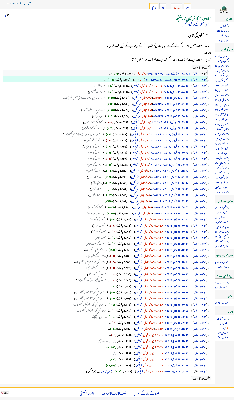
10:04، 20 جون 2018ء (176, 286)
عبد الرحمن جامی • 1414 (218, 70)
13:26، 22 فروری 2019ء (175, 133)
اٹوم (224, 328)
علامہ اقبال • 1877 (220, 109)
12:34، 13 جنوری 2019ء (175, 182)
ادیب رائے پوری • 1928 (217, 148)
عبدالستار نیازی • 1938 (218, 217)
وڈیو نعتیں (224, 35)
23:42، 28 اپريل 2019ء (176, 121)
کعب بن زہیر (222, 60)
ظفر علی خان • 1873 (220, 99)
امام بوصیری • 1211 (220, 65)
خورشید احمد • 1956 (220, 231)
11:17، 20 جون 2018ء (176, 219)
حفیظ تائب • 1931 (220, 152)
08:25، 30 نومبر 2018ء (176, 206)
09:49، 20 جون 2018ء (176, 316)
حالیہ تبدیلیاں (223, 40)
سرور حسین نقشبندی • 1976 (217, 241)
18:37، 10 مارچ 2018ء (176, 352)
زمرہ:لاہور (106, 371)
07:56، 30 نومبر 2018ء (176, 213)
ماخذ (162, 7)
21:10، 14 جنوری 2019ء (175, 176)
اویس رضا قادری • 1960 (218, 261)
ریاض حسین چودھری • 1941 (216, 172)
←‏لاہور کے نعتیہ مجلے (96, 255)
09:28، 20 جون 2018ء (176, 322)
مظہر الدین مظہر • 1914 (218, 133)
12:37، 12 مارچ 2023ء (176, 73)
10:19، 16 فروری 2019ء (175, 152)
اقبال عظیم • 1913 (220, 128)
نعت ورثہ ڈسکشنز (221, 302)
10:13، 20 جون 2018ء (176, 261)
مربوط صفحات (222, 318)
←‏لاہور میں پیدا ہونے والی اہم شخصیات (83, 97)
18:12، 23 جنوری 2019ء (175, 170)
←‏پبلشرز (99, 85)
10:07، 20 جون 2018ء (176, 273)
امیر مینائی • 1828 (221, 85)
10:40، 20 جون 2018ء (176, 231)
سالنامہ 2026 (222, 30)
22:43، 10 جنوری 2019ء (175, 200)
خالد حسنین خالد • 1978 (218, 246)
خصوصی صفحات (221, 333)
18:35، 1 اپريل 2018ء (176, 328)
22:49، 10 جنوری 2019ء (175, 188)
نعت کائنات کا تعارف (114, 393)
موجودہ (203, 79)
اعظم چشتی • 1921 (220, 207)
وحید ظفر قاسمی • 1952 (219, 226)
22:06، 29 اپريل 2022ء (176, 91)
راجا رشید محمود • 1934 (219, 167)
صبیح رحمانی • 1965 (220, 236)
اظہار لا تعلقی (87, 393)
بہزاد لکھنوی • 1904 (220, 114)
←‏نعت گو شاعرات (92, 146)
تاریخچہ (153, 7)
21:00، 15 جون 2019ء (176, 103)
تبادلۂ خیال (142, 73)
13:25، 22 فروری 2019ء (175, 140)
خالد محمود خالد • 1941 (219, 177)
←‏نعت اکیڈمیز (96, 91)
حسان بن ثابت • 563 (219, 55)
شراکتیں (135, 85)
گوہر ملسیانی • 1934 (220, 162)
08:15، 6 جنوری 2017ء (176, 371)
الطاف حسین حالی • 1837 (217, 89)
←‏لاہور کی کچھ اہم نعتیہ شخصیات (90, 261)
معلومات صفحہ (222, 337)
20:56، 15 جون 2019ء (176, 109)
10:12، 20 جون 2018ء (176, 267)
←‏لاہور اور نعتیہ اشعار (92, 109)
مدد (4, 15)
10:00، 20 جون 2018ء (176, 304)
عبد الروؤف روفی (221, 266)
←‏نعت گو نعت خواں (94, 121)
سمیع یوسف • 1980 (220, 287)
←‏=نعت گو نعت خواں (97, 243)
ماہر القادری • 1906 (220, 119)
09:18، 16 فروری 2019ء (175, 164)
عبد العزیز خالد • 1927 (219, 143)
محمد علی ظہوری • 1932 (219, 212)
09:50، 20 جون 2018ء (176, 310)
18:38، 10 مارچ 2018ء (176, 334)
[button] (107, 34)
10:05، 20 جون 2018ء (176, 279)
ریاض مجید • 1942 (220, 182)
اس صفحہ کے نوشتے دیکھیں (195, 23)
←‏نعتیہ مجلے (97, 182)
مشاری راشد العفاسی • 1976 (216, 282)
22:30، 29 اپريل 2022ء (176, 85)
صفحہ (187, 7)
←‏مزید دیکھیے (99, 115)
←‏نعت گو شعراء (94, 152)
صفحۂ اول (224, 25)
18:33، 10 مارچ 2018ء (176, 365)
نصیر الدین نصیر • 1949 (218, 186)
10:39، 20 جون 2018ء (176, 243)
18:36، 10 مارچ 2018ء (176, 358)
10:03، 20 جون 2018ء (176, 292)
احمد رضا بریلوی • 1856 (218, 94)
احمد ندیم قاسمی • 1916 (219, 138)
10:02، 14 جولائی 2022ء (176, 79)
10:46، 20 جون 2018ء (176, 225)
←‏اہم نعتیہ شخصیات (95, 249)
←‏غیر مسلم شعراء (93, 140)
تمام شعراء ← (222, 191)
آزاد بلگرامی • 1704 (220, 75)
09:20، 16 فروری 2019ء (175, 158)
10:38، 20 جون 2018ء (176, 249)
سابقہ (196, 73)
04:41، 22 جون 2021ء (176, 97)
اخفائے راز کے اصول (146, 393)
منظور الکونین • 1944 (219, 221)
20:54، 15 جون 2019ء (176, 115)
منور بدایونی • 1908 (220, 123)
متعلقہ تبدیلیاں (222, 323)
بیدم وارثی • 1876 (221, 104)
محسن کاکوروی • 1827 (219, 80)
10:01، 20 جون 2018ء (176, 298)
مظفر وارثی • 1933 (220, 157)
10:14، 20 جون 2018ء (176, 255)
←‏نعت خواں (94, 176)
